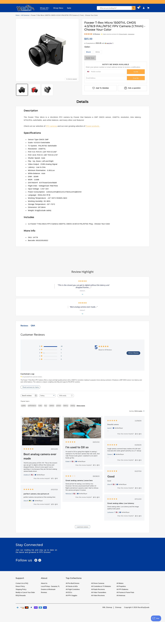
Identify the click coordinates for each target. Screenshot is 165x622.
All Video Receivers (98, 595)
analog (73, 406)
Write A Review (133, 353)
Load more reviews (82, 527)
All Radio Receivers (98, 589)
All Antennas (121, 595)
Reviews (44, 592)
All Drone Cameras (97, 583)
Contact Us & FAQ (22, 583)
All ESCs (69, 592)
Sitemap (118, 607)
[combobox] (47, 395)
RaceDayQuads (143, 607)
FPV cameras (51, 126)
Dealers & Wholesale (48, 589)
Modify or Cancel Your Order (25, 592)
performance (32, 406)
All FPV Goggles (71, 595)
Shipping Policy (21, 589)
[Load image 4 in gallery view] (47, 90)
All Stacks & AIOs (72, 586)
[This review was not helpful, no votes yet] (55, 478)
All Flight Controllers (73, 589)
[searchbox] (27, 395)
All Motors (120, 583)
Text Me (135, 72)
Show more (81, 406)
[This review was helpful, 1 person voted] (52, 478)
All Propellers (121, 586)
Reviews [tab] (24, 325)
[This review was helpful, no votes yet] (135, 434)
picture (59, 406)
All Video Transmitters (98, 592)
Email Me (136, 78)
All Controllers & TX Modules (101, 586)
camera (51, 406)
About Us (44, 583)
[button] (44, 8)
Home (18, 15)
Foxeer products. (93, 126)
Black (89, 52)
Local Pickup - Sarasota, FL (50, 586)
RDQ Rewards (21, 595)
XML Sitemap (107, 607)
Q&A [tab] (33, 325)
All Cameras (25, 15)
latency (65, 406)
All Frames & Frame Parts (125, 592)
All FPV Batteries (122, 589)
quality (23, 406)
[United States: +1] (88, 71)
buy (45, 406)
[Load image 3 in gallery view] (34, 90)
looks (40, 406)
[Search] (133, 8)
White (98, 52)
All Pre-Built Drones (72, 583)
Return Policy (20, 586)
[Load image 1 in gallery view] (22, 90)
